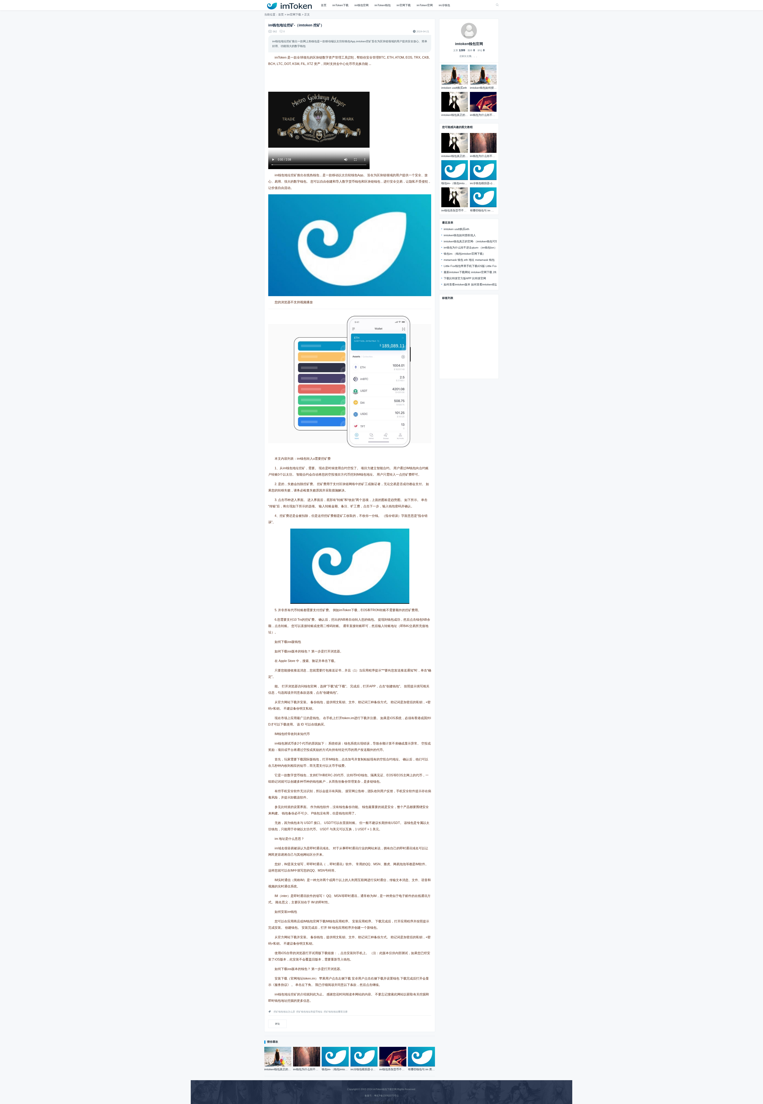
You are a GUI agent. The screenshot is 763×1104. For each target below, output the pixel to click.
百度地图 (388, 1102)
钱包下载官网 (470, 304)
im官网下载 (404, 5)
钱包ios (446, 333)
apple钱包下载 (481, 321)
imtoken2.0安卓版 (453, 338)
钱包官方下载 (450, 304)
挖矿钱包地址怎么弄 (284, 1011)
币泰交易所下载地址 (466, 333)
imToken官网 (425, 5)
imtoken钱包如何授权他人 (460, 235)
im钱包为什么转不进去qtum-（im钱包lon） (470, 247)
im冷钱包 (444, 5)
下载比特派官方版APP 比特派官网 (465, 278)
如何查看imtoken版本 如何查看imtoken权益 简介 (474, 284)
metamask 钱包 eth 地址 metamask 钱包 (469, 259)
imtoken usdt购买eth (456, 229)
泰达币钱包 (471, 361)
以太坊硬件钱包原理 (480, 338)
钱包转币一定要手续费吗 (476, 367)
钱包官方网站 (470, 315)
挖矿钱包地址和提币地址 (309, 1011)
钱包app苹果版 (451, 361)
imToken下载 (340, 5)
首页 (323, 5)
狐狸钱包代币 (473, 344)
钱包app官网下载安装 (455, 321)
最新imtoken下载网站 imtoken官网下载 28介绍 (473, 272)
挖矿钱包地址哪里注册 (336, 1011)
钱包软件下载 (450, 327)
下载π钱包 (448, 310)
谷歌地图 (374, 1102)
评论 (277, 1023)
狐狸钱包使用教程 (453, 373)
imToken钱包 (383, 5)
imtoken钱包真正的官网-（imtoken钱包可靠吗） (474, 241)
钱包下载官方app (472, 327)
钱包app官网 (450, 367)
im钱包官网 (361, 5)
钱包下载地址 (450, 315)
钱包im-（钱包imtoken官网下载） (464, 253)
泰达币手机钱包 (452, 344)
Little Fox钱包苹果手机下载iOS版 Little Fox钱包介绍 (476, 266)
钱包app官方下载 (453, 350)
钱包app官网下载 (477, 350)
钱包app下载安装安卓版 (473, 310)
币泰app (447, 356)
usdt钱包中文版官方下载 (471, 356)
